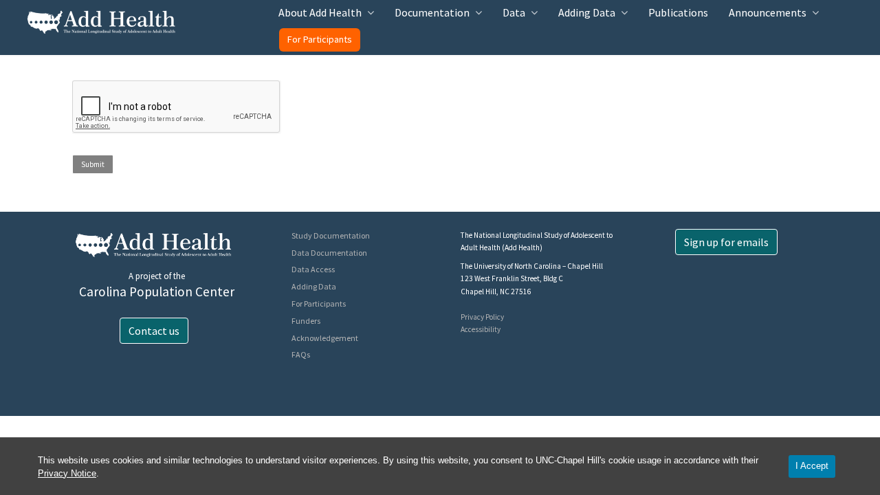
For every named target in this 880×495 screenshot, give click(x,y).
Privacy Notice (67, 473)
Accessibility (480, 329)
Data (514, 12)
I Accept (811, 466)
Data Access (313, 269)
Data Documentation (329, 253)
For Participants (319, 39)
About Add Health (320, 12)
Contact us (154, 331)
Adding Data (586, 12)
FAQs (301, 354)
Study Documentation (331, 235)
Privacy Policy (482, 317)
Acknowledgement (325, 338)
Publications (678, 12)
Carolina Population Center (156, 291)
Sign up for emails (726, 242)
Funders (306, 321)
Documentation (432, 12)
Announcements (767, 12)
